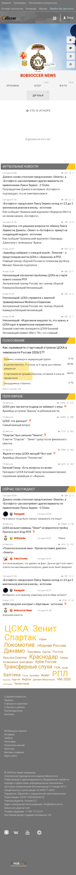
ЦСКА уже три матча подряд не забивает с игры (33, 406)
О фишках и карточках (15, 703)
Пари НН (16, 679)
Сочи (25, 675)
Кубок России (45, 662)
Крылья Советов (15, 657)
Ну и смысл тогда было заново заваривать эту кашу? (32, 518)
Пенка (61, 538)
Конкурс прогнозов (12, 8)
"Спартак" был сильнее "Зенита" (23, 435)
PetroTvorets (21, 558)
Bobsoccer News (23, 610)
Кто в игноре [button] (40, 110)
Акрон (26, 679)
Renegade (19, 513)
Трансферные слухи (28, 666)
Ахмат (45, 675)
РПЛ (60, 673)
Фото (67, 84)
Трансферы (20, 2)
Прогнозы (9, 749)
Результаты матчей (14, 745)
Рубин (42, 639)
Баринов (6, 680)
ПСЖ (57, 667)
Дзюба (65, 668)
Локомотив (19, 644)
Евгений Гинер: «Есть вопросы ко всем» (27, 467)
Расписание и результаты (43, 2)
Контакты (9, 714)
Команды (31, 8)
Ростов (58, 651)
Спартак (20, 637)
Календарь (9, 741)
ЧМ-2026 (64, 679)
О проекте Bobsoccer (15, 696)
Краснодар (43, 656)
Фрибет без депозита (62, 8)
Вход (70, 17)
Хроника (12, 85)
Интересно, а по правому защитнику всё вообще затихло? (35, 595)
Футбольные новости (15, 731)
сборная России (51, 645)
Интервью (9, 734)
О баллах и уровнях (14, 707)
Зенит (45, 628)
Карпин (46, 651)
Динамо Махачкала (44, 679)
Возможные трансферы (18, 662)
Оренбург (35, 675)
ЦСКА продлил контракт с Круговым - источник (33, 604)
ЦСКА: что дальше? (15, 421)
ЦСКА (16, 628)
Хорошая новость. (13, 615)
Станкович (7, 684)
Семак (64, 657)
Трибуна (8, 738)
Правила (6, 2)
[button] (71, 39)
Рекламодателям (13, 710)
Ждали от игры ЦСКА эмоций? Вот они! (27, 453)
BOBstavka (19, 538)
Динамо (14, 650)
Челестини (21, 683)
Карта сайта (10, 756)
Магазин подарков (14, 752)
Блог (41, 84)
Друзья (41, 94)
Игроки (43, 8)
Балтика (12, 674)
